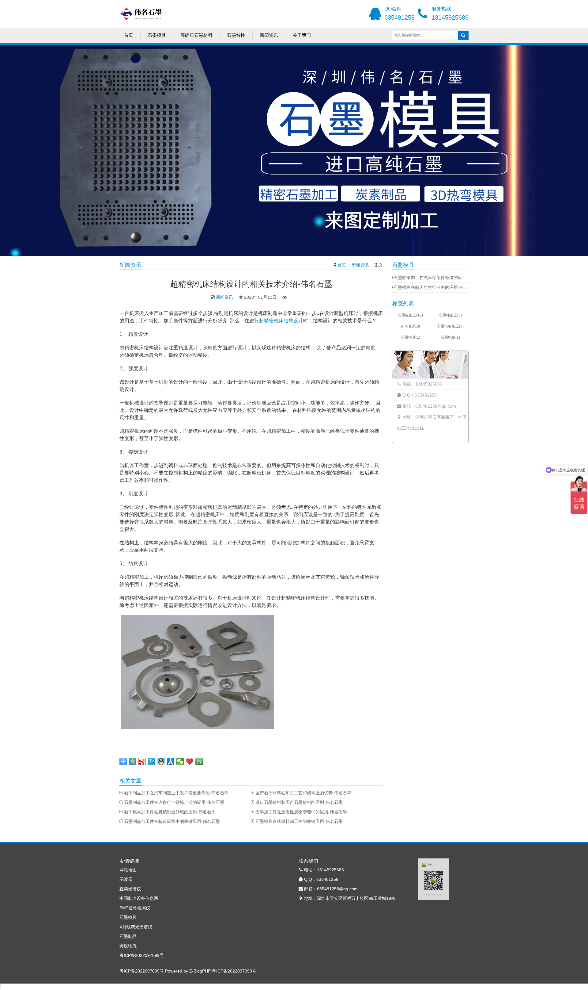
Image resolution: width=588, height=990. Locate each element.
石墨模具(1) (410, 337)
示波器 (125, 879)
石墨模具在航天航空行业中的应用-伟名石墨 (431, 287)
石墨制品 (128, 936)
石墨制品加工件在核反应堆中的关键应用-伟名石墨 (172, 821)
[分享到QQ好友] (161, 761)
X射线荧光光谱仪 (135, 926)
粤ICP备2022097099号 (141, 955)
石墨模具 (157, 35)
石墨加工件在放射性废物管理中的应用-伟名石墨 (301, 811)
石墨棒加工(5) (450, 315)
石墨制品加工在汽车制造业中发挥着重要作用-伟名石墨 (176, 792)
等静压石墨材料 (196, 35)
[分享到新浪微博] (142, 761)
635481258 (399, 17)
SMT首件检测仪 (134, 907)
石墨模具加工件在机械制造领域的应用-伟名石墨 (170, 811)
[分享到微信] (180, 761)
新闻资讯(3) (410, 326)
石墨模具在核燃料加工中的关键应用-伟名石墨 (299, 821)
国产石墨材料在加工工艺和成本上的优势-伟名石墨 (303, 792)
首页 (128, 35)
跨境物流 (128, 945)
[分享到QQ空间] (133, 761)
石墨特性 (236, 35)
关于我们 (301, 35)
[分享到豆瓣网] (199, 761)
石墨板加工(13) (410, 315)
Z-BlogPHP (200, 971)
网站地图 (128, 869)
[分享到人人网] (171, 761)
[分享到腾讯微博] (152, 761)
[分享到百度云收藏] (190, 761)
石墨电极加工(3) (450, 326)
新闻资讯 (269, 35)
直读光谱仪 (130, 888)
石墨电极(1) (450, 337)
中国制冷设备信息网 (138, 898)
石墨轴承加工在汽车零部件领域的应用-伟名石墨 (431, 277)
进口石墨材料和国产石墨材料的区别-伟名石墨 (299, 802)
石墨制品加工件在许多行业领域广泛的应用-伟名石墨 (174, 802)
